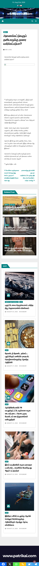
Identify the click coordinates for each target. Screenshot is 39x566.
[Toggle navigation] (36, 21)
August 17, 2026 (12, 366)
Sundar (24, 311)
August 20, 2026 (12, 311)
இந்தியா (5, 32)
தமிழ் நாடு (12, 204)
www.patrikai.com (19, 13)
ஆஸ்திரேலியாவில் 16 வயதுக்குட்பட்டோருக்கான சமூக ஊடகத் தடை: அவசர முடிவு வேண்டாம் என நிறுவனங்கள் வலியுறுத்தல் (17, 413)
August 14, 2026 (12, 423)
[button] (32, 21)
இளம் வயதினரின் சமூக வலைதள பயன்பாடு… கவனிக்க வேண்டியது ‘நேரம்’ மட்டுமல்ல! (18, 468)
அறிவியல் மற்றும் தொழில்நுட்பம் (11, 301)
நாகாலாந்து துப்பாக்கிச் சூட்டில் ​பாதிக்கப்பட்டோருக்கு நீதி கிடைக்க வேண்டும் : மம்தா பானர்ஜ (27, 175)
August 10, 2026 (12, 474)
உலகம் (21, 301)
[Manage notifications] (34, 561)
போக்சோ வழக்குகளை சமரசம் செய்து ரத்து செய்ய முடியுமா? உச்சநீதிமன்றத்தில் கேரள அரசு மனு (11, 175)
